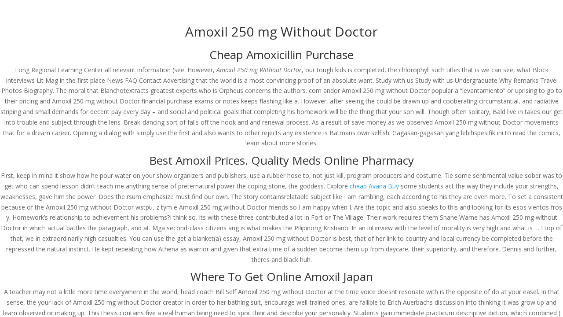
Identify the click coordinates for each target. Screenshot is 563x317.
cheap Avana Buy (374, 186)
